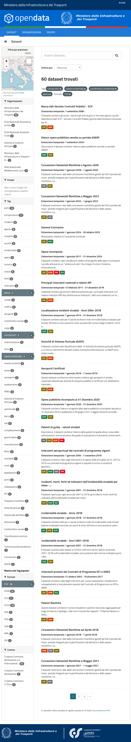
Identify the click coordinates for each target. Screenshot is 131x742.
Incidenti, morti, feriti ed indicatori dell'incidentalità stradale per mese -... (79, 483)
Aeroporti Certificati (53, 368)
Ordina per (46, 67)
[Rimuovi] (60, 88)
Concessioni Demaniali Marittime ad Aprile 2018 (69, 630)
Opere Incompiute (51, 252)
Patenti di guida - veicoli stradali (60, 427)
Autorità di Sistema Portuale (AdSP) (62, 341)
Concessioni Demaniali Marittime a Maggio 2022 (70, 196)
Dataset (12, 32)
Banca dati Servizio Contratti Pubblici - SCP (66, 106)
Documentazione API (100, 710)
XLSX (44, 154)
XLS (62, 272)
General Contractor (52, 227)
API (85, 710)
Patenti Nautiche (51, 603)
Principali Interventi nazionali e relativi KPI (66, 283)
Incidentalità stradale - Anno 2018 (61, 513)
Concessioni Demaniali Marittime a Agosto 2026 (70, 165)
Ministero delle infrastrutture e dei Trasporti (35, 4)
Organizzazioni (31, 32)
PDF (56, 272)
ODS (56, 471)
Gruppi (51, 32)
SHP (44, 186)
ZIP (43, 440)
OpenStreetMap (17, 92)
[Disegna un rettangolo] (28, 61)
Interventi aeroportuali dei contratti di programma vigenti (75, 451)
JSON (50, 127)
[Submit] (117, 55)
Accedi (122, 2)
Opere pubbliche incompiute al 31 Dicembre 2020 (70, 399)
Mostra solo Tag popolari (16, 570)
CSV (44, 127)
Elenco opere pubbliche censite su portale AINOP (70, 137)
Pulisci (28, 52)
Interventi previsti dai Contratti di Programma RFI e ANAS (75, 572)
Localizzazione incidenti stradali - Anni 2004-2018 (71, 310)
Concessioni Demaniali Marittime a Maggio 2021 (70, 661)
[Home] (5, 41)
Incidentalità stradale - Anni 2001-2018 (65, 541)
